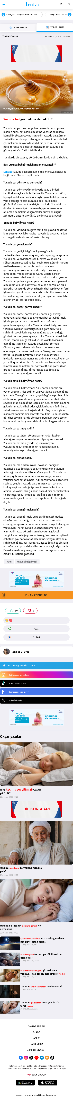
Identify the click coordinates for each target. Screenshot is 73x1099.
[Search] (69, 4)
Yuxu (9, 561)
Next (70, 15)
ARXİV (36, 1038)
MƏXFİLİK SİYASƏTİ (36, 1049)
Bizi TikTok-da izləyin (17, 683)
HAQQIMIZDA (36, 1043)
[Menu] (4, 4)
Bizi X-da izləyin (15, 700)
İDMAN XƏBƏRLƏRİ (36, 595)
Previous (3, 15)
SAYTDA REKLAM (36, 1026)
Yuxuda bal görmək (27, 561)
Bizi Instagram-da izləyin (19, 675)
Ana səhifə (49, 36)
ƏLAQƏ (36, 1032)
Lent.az (7, 171)
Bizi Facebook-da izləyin (19, 692)
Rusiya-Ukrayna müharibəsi (22, 14)
